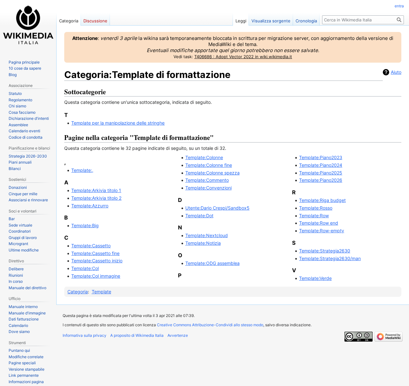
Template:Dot (199, 215)
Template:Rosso (315, 208)
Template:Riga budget (322, 200)
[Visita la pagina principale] (28, 25)
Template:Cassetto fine (95, 253)
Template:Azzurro (89, 205)
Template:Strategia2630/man (330, 258)
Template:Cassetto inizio (96, 260)
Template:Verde (315, 278)
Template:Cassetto (91, 245)
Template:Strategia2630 (324, 250)
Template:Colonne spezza (212, 172)
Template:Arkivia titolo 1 (96, 190)
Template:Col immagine (95, 276)
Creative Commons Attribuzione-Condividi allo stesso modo (210, 324)
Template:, (82, 170)
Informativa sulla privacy (84, 335)
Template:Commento (207, 180)
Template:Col (85, 268)
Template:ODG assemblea (212, 263)
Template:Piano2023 (320, 157)
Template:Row (314, 215)
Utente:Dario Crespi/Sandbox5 (217, 208)
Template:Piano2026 (320, 180)
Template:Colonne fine (208, 165)
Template (101, 291)
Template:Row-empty (321, 230)
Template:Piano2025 (320, 172)
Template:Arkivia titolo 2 (96, 198)
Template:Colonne (204, 157)
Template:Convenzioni (208, 187)
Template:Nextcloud (206, 235)
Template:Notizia (203, 243)
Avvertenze (177, 335)
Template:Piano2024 (320, 165)
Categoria (77, 291)
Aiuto (396, 72)
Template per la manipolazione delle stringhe (118, 123)
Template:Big (85, 225)
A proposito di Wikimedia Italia (137, 335)
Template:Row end (318, 223)
